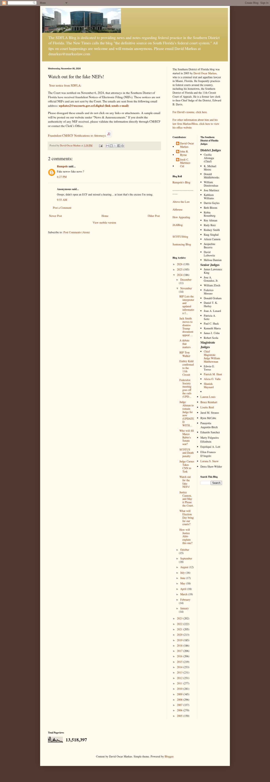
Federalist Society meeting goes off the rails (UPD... (185, 388)
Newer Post (55, 216)
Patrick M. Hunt (213, 374)
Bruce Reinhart (208, 402)
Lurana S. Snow (209, 461)
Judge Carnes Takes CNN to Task (186, 466)
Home (105, 216)
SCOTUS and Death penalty (186, 453)
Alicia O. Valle (212, 379)
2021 (180, 629)
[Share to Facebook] (119, 146)
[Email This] (108, 146)
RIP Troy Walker (184, 354)
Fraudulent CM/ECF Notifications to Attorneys (77, 135)
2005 (180, 716)
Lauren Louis (207, 397)
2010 (180, 689)
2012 (180, 678)
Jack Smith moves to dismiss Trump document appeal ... (186, 326)
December (186, 279)
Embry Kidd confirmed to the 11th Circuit (186, 367)
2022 (180, 624)
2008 (180, 699)
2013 (180, 672)
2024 (180, 275)
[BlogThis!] (111, 146)
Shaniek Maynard (209, 385)
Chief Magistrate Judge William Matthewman (212, 356)
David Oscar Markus (205, 73)
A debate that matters (185, 343)
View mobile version (104, 222)
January (184, 608)
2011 (180, 683)
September (186, 558)
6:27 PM (62, 177)
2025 (180, 269)
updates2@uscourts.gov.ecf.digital (94, 105)
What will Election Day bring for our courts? (186, 517)
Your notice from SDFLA (64, 85)
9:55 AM (62, 200)
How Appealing (181, 217)
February (185, 599)
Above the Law (181, 202)
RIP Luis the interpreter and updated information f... (186, 304)
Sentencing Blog (182, 244)
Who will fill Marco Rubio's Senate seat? (186, 437)
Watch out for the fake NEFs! (185, 482)
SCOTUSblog (180, 236)
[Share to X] (115, 146)
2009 (180, 694)
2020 (180, 634)
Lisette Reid (207, 407)
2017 (180, 651)
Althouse (177, 209)
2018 (180, 645)
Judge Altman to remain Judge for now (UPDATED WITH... (186, 413)
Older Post (154, 216)
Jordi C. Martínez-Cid (185, 163)
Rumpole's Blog (181, 182)
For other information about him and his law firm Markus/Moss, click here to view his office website (196, 123)
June (183, 578)
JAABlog (178, 225)
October (184, 549)
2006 (180, 710)
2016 (180, 656)
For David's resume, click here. (190, 112)
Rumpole (62, 166)
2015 (180, 662)
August (184, 567)
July (183, 572)
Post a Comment (62, 208)
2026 (180, 264)
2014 (180, 667)
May (183, 583)
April (183, 589)
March (184, 594)
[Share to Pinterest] (123, 146)
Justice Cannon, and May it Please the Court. (186, 498)
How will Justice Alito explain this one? (185, 536)
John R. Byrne (184, 153)
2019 (180, 640)
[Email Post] (100, 145)
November (186, 288)
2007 (180, 705)
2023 (180, 618)
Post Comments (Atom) (76, 232)
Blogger (169, 756)
